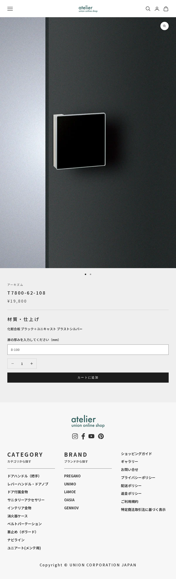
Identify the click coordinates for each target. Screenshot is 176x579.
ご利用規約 (129, 501)
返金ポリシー (131, 493)
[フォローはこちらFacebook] (83, 436)
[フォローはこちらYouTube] (91, 436)
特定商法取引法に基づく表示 (143, 509)
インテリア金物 (19, 507)
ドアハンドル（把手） (24, 475)
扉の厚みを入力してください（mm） (34, 339)
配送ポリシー (131, 485)
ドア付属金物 (17, 491)
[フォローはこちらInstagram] (75, 436)
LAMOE (70, 491)
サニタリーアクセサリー (26, 499)
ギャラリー (129, 461)
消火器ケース (17, 515)
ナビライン (16, 539)
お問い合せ (129, 469)
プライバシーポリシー (138, 477)
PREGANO (72, 475)
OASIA (69, 499)
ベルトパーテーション (24, 523)
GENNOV (71, 507)
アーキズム (15, 285)
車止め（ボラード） (22, 531)
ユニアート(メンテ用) (24, 547)
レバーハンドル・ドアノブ (27, 484)
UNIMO (70, 484)
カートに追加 (88, 377)
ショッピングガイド (136, 453)
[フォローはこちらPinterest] (101, 436)
